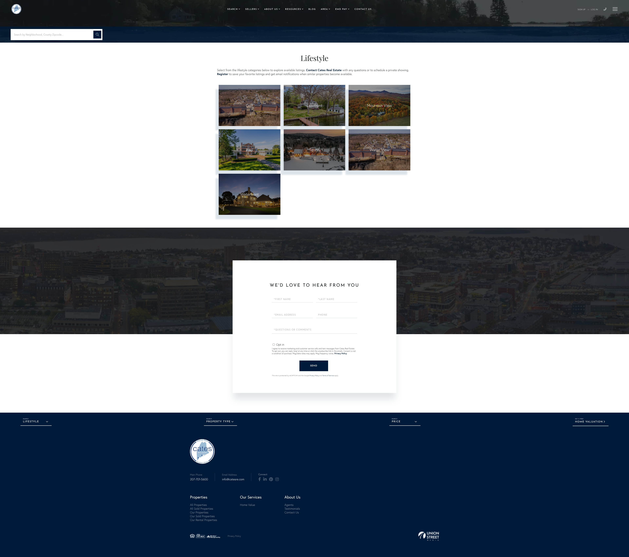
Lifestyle (31, 421)
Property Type (218, 421)
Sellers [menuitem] (251, 9)
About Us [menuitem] (271, 9)
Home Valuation (589, 422)
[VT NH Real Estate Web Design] (428, 536)
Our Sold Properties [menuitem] (202, 516)
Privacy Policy (340, 353)
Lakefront (315, 105)
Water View (379, 149)
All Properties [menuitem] (198, 505)
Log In (594, 10)
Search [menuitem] (232, 9)
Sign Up (581, 10)
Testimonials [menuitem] (292, 508)
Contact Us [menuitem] (363, 9)
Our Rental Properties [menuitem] (203, 520)
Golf (249, 105)
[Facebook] (259, 479)
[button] (97, 35)
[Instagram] (277, 479)
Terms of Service (328, 375)
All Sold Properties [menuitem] (201, 508)
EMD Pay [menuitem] (341, 9)
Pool (249, 149)
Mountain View (379, 105)
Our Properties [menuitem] (199, 512)
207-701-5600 (199, 479)
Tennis (314, 149)
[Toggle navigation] (615, 9)
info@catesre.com (233, 479)
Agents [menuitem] (289, 505)
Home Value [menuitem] (247, 505)
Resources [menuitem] (293, 9)
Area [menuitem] (324, 9)
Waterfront (249, 194)
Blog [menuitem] (312, 9)
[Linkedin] (265, 479)
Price (396, 421)
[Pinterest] (271, 479)
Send (313, 366)
